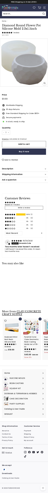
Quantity (6, 128)
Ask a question (9, 180)
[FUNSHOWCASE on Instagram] (25, 452)
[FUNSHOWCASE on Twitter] (38, 452)
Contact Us (6, 434)
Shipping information (12, 174)
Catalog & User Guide (10, 478)
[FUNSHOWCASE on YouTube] (33, 452)
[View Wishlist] (34, 8)
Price (4, 95)
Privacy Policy (7, 440)
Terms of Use (7, 437)
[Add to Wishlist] (12, 269)
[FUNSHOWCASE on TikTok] (25, 456)
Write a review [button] (24, 208)
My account (28, 440)
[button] (7, 32)
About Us (5, 431)
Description (7, 168)
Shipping (5, 139)
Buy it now (24, 151)
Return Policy (29, 437)
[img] (17, 241)
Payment (27, 431)
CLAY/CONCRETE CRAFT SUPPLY (21, 313)
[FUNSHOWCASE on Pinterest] (42, 452)
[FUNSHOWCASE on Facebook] (29, 452)
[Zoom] (44, 83)
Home (4, 21)
